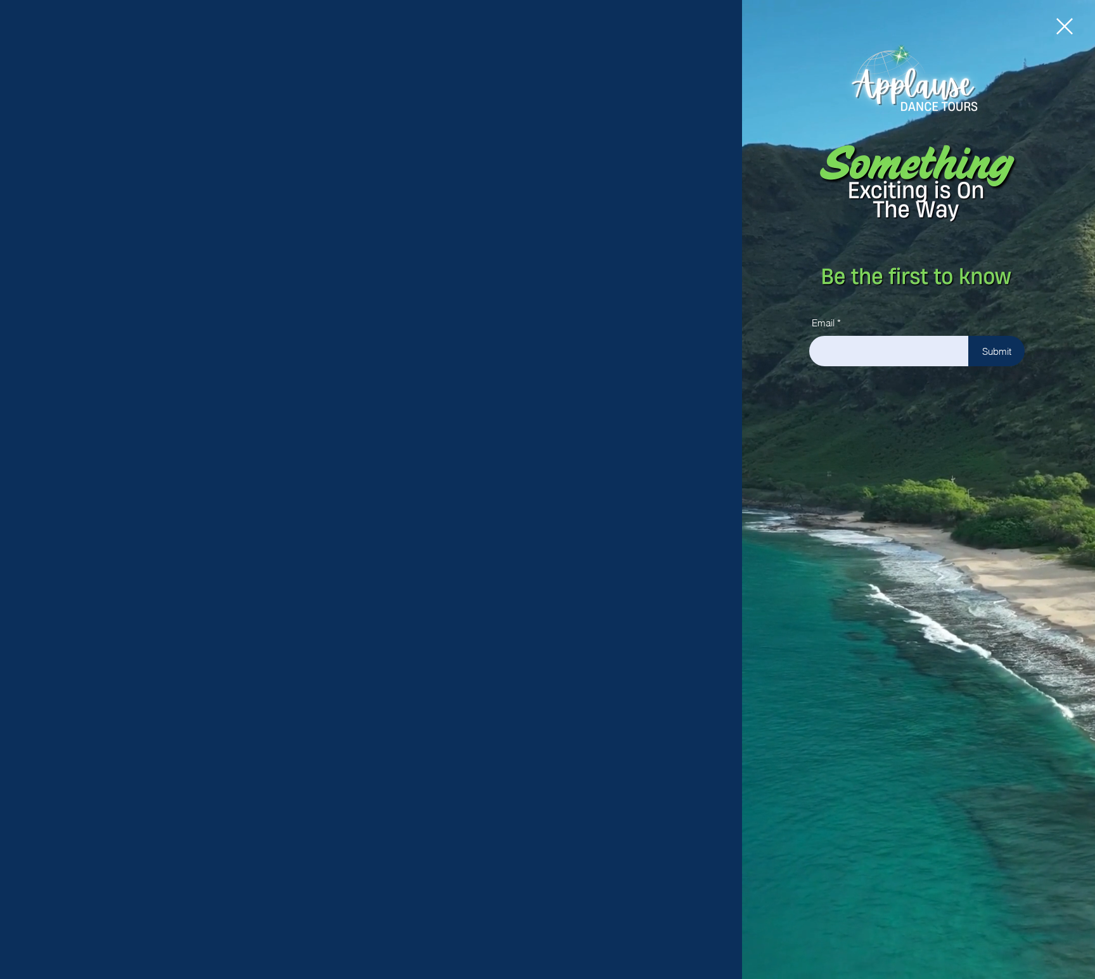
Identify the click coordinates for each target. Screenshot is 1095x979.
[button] (1064, 26)
